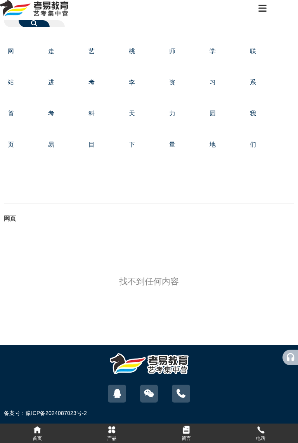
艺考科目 (91, 98)
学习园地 (213, 98)
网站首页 (11, 98)
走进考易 (51, 98)
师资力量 (172, 98)
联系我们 (253, 98)
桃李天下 (132, 98)
